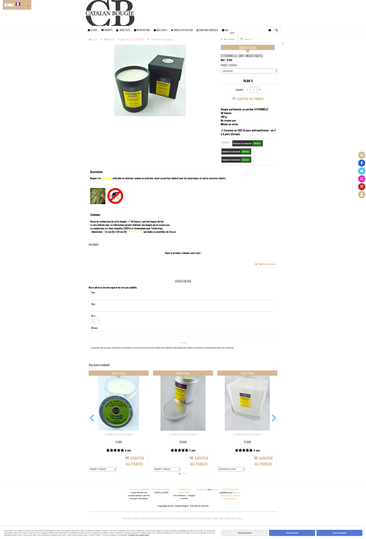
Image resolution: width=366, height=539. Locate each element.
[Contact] (361, 155)
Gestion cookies (205, 518)
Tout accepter (339, 533)
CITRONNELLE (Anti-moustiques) (119, 434)
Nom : (94, 304)
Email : (94, 292)
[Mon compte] (361, 194)
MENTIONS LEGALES (235, 518)
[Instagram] (361, 178)
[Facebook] (361, 163)
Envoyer (184, 342)
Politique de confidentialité (183, 518)
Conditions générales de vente (155, 518)
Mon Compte (219, 518)
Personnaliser (244, 533)
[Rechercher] (276, 30)
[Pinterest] (361, 186)
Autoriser (257, 143)
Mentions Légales (131, 518)
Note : (94, 316)
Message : (95, 328)
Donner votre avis (267, 264)
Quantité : (240, 89)
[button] (179, 473)
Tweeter (225, 142)
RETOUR (156, 489)
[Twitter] (361, 171)
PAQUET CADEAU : (229, 65)
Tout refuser (292, 533)
